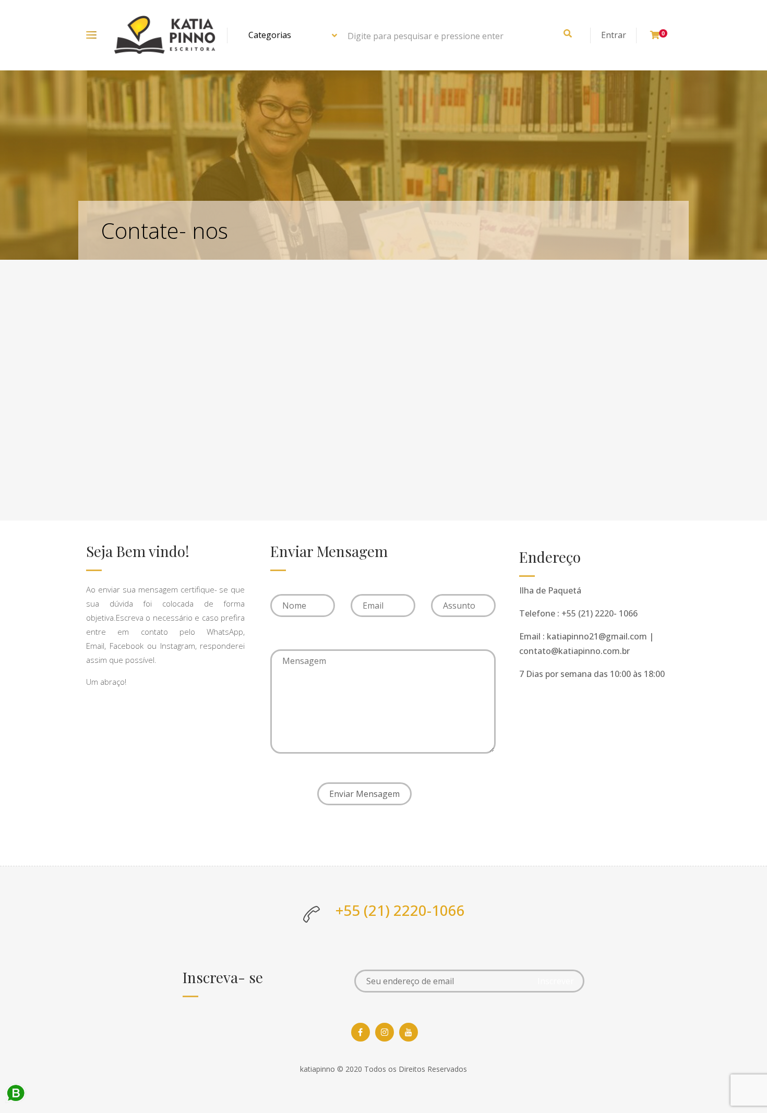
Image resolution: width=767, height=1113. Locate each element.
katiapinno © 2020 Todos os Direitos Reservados (383, 1069)
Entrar (613, 35)
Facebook (126, 645)
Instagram (177, 645)
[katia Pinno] (164, 35)
